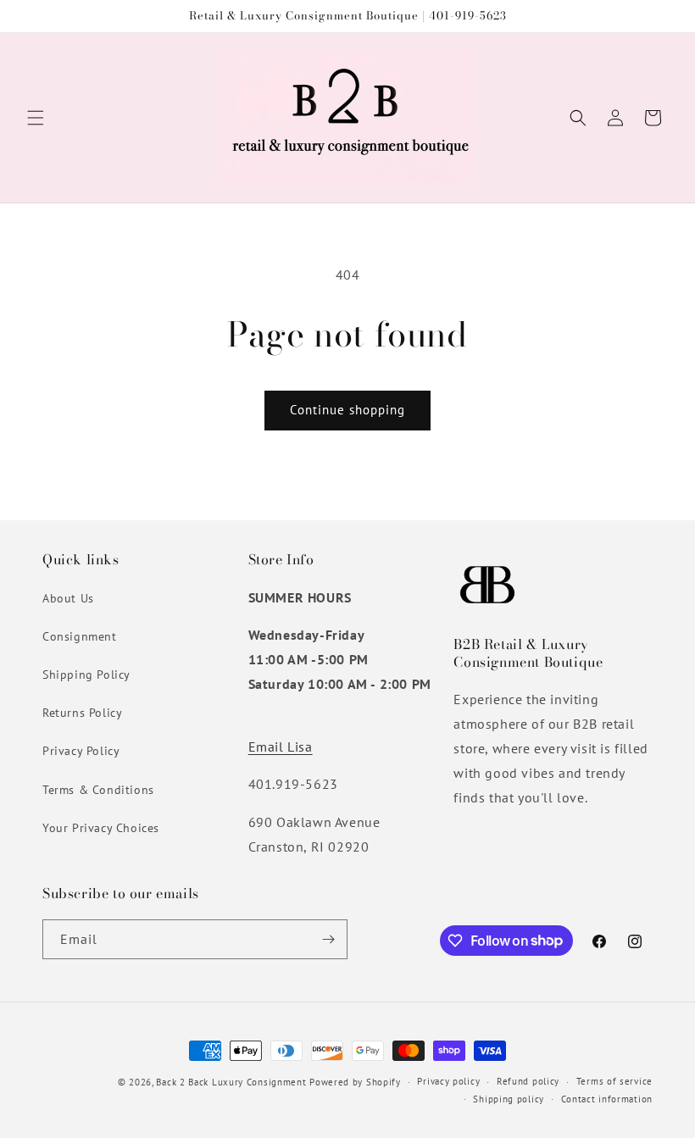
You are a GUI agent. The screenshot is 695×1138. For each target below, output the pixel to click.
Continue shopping (347, 410)
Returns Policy (82, 712)
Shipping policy (508, 1099)
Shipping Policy (86, 674)
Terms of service (614, 1081)
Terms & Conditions (98, 789)
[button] (35, 117)
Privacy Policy (81, 750)
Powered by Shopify (355, 1082)
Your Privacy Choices (100, 827)
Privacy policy (448, 1081)
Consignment (79, 636)
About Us (68, 598)
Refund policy (528, 1081)
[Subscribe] (328, 939)
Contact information (607, 1099)
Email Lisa (280, 746)
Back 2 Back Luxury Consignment (231, 1082)
